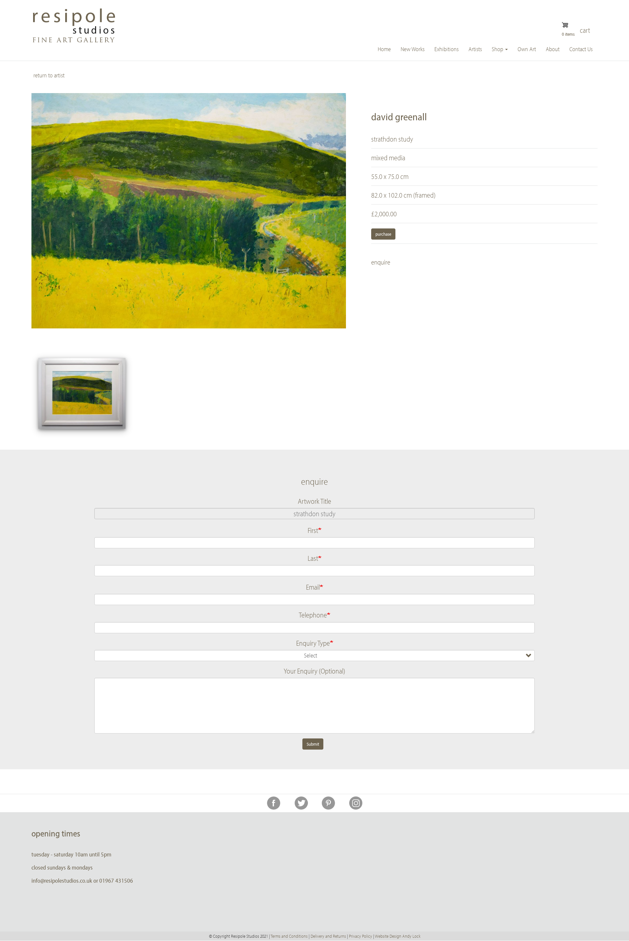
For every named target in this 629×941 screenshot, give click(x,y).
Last (313, 558)
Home (384, 49)
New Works (413, 49)
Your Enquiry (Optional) (314, 671)
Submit (313, 744)
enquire (380, 262)
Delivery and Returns (328, 936)
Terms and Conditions (289, 936)
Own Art (527, 49)
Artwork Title (314, 501)
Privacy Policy (360, 936)
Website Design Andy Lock (397, 936)
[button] (81, 393)
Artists (475, 49)
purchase (383, 234)
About (553, 49)
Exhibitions (446, 49)
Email (313, 587)
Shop (498, 49)
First (313, 530)
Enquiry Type (313, 643)
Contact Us (581, 49)
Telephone (313, 614)
